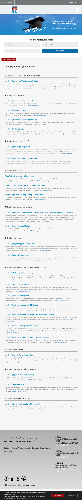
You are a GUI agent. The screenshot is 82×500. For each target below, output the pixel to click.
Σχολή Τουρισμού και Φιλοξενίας (20, 398)
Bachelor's (7, 448)
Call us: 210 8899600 (8, 2)
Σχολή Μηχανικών (14, 170)
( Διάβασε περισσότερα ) (49, 88)
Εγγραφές (35, 448)
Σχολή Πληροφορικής (16, 95)
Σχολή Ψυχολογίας (14, 238)
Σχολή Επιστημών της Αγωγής (19, 207)
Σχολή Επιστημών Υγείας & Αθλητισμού (23, 369)
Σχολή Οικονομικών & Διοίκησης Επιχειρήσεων (26, 267)
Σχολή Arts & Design (15, 349)
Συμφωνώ (57, 495)
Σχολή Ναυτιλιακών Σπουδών (19, 141)
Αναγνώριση (8, 451)
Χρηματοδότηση (45, 448)
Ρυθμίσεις (71, 495)
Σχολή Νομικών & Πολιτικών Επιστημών (23, 75)
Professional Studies (24, 448)
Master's (14, 448)
